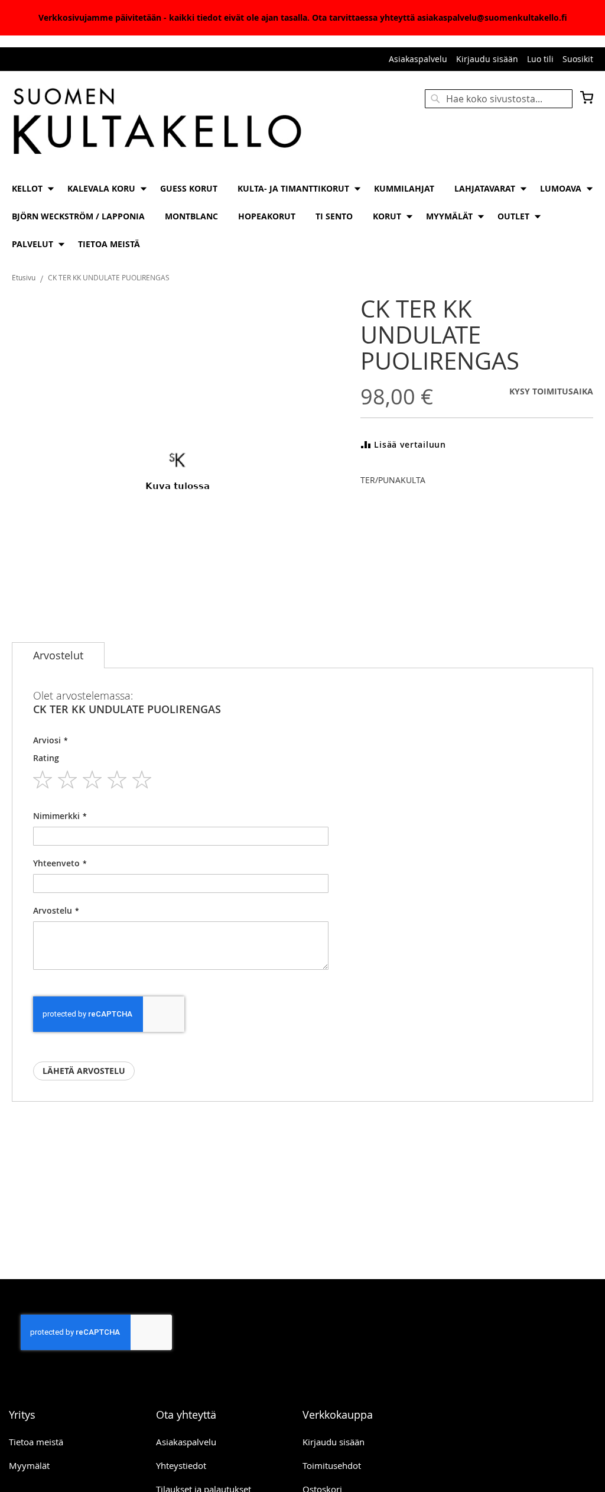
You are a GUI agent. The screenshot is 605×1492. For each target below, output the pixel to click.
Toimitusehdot (331, 1465)
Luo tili (540, 58)
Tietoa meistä (36, 1442)
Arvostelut (58, 655)
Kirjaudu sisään (487, 58)
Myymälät (29, 1465)
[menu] (302, 216)
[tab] (58, 655)
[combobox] (499, 98)
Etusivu (23, 277)
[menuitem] (29, 188)
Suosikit (577, 58)
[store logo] (157, 122)
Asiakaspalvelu (418, 58)
